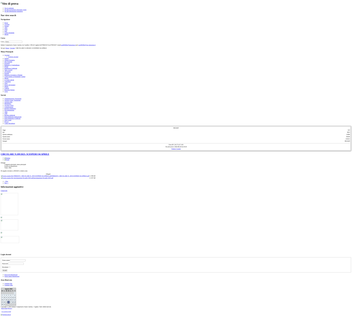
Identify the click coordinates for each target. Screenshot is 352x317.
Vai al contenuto (9, 8)
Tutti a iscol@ (8, 70)
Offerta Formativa (9, 60)
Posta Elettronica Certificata (12, 118)
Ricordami (5, 267)
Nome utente (6, 260)
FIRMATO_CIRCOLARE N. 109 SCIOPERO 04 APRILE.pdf (70, 176)
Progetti (6, 73)
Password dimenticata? (11, 275)
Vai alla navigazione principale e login (15, 10)
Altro (5, 112)
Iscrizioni (7, 63)
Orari (5, 29)
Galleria (6, 88)
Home (6, 23)
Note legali (4, 308)
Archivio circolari (13, 57)
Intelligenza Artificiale (10, 68)
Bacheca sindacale (9, 115)
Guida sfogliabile (9, 33)
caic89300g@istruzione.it (68, 45)
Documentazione (9, 110)
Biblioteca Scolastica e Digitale (13, 75)
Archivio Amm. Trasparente (12, 100)
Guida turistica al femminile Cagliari (14, 76)
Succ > (6, 183)
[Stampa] (7, 158)
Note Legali (7, 120)
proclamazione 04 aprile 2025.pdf (43, 178)
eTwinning (7, 71)
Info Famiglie (8, 62)
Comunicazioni (8, 107)
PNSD (6, 67)
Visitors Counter (176, 149)
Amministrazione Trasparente (12, 98)
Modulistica (7, 103)
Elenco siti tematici (9, 85)
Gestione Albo (8, 285)
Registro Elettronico (10, 108)
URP (5, 113)
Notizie (6, 26)
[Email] (6, 159)
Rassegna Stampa (9, 90)
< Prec (6, 181)
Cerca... (3, 41)
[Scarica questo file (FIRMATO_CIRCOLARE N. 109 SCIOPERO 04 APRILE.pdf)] (26, 176)
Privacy (6, 122)
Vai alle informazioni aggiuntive (13, 11)
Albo (5, 28)
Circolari (6, 24)
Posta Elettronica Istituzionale (12, 117)
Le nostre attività (9, 80)
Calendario (7, 81)
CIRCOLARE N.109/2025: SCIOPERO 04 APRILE (25, 154)
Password (5, 263)
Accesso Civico (8, 105)
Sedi (5, 31)
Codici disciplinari (9, 123)
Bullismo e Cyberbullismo (12, 65)
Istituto (6, 86)
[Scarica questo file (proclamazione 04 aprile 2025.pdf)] (17, 178)
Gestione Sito (8, 283)
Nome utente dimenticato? (12, 276)
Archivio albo (8, 102)
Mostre (6, 34)
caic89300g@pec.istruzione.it (87, 45)
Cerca (6, 91)
